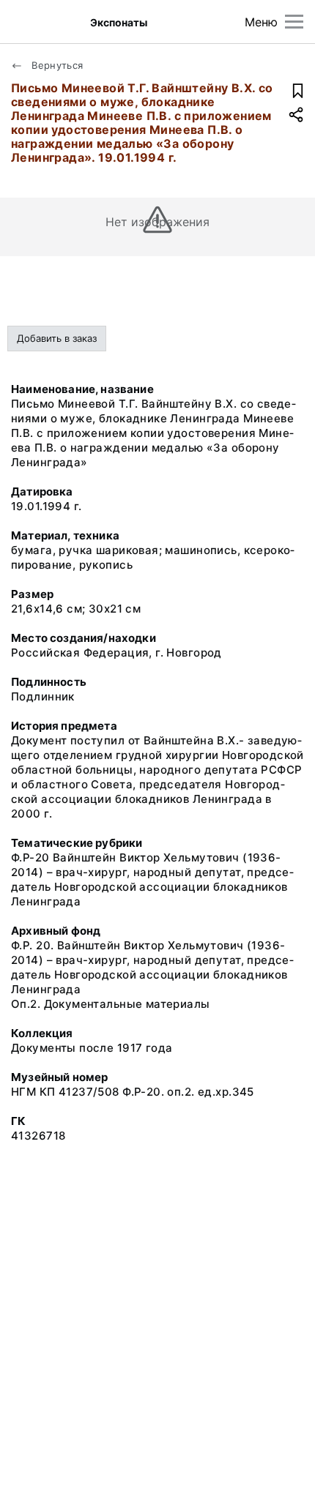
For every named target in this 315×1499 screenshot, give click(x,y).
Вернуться (56, 65)
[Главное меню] (294, 21)
